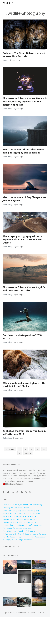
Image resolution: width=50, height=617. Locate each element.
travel (34, 522)
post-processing (32, 534)
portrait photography (31, 510)
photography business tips (13, 540)
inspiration (7, 505)
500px (14, 507)
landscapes (35, 519)
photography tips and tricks (30, 513)
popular (30, 537)
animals (43, 534)
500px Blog (7, 108)
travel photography (21, 519)
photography (24, 507)
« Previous (10, 449)
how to (6, 513)
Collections (7, 438)
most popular (41, 537)
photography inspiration (23, 528)
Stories (5, 60)
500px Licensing (36, 505)
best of (6, 516)
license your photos (21, 505)
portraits (14, 513)
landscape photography (12, 510)
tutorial (33, 516)
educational (31, 531)
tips (27, 516)
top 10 (21, 534)
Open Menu (12, 3)
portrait (27, 522)
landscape (20, 525)
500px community (10, 534)
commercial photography (13, 522)
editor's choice (9, 525)
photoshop (8, 528)
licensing (7, 507)
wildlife (6, 537)
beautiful (30, 525)
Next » (28, 453)
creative (21, 531)
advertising (39, 525)
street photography (18, 537)
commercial (8, 519)
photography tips (17, 516)
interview (28, 540)
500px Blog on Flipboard (13, 484)
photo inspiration (10, 531)
